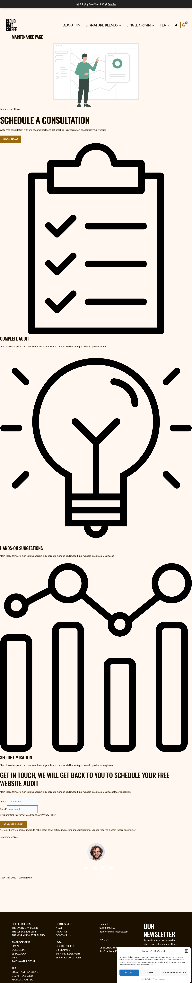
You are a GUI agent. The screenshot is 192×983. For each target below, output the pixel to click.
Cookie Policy (146, 979)
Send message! (13, 824)
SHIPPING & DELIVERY (68, 953)
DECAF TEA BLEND (22, 975)
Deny (150, 972)
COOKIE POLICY (65, 946)
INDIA (15, 957)
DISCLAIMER (63, 949)
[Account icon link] (176, 25)
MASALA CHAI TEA (22, 979)
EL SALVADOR (19, 953)
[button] (186, 951)
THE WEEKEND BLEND (24, 931)
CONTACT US (63, 935)
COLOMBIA (18, 949)
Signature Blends (102, 25)
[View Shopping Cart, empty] (183, 25)
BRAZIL (16, 946)
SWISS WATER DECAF (24, 961)
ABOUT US (61, 931)
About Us (71, 25)
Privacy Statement (159, 979)
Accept (129, 972)
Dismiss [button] (112, 4)
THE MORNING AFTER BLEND (28, 935)
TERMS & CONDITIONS (68, 957)
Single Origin (139, 25)
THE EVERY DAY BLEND (25, 927)
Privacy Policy (48, 814)
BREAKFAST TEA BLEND (25, 971)
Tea (163, 25)
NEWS (59, 927)
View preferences (174, 972)
